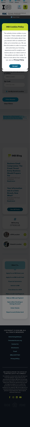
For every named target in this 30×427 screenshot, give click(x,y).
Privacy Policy (19, 60)
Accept (15, 66)
